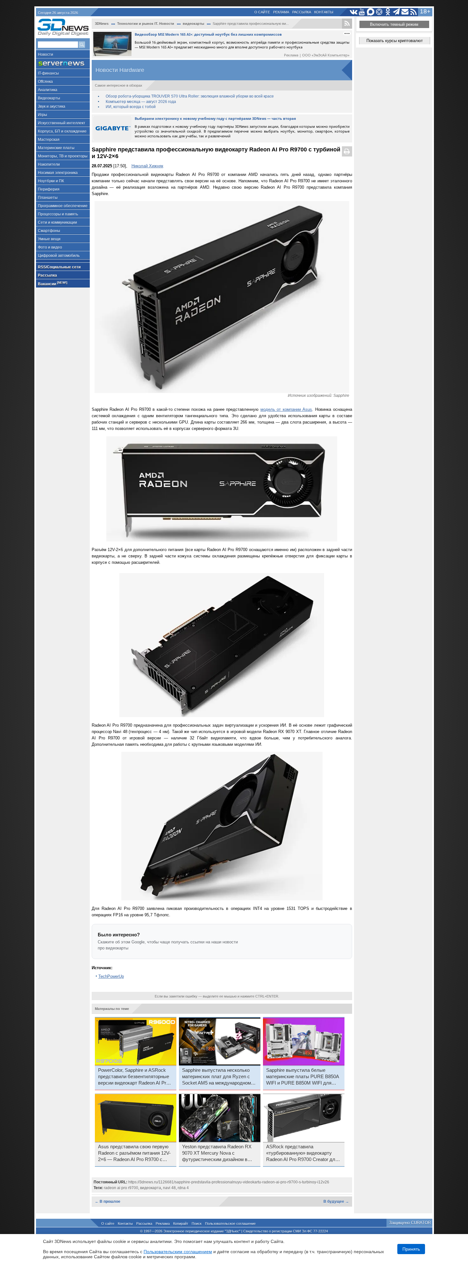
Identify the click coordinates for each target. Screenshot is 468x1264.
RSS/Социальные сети (59, 267)
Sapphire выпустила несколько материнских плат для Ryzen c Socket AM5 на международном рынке (216, 1077)
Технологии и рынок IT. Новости (145, 23)
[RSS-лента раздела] (347, 23)
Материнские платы (56, 148)
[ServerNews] (63, 63)
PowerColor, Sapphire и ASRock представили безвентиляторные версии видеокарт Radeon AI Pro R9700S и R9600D (133, 1077)
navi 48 (169, 1188)
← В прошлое (107, 1201)
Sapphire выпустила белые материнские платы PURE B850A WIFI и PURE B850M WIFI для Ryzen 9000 (302, 1077)
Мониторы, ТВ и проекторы (63, 156)
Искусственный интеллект (61, 123)
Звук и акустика (51, 106)
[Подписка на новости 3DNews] (405, 12)
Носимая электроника (58, 173)
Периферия (49, 189)
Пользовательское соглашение (230, 1223)
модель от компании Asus (286, 409)
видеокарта (150, 1188)
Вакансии (52, 283)
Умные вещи (49, 239)
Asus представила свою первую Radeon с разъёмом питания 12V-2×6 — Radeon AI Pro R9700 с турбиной (134, 1153)
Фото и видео (50, 247)
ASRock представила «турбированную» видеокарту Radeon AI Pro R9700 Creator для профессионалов (302, 1153)
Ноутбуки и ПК (51, 181)
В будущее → (336, 1201)
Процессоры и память (58, 214)
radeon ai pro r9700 (121, 1188)
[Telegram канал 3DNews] (396, 12)
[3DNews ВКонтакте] (353, 12)
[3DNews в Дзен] (379, 12)
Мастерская (49, 139)
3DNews (102, 23)
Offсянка (45, 81)
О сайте (262, 12)
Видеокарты (49, 98)
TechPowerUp (111, 976)
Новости (45, 54)
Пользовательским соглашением (178, 1251)
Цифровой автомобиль (59, 255)
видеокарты (193, 23)
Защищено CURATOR (410, 1222)
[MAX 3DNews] (370, 12)
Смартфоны (49, 231)
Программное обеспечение (63, 206)
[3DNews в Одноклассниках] (388, 12)
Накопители (49, 164)
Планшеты (48, 197)
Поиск (197, 1223)
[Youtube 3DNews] (362, 12)
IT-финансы (48, 73)
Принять (411, 1249)
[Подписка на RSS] (413, 12)
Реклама (281, 12)
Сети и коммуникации (57, 222)
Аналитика (47, 90)
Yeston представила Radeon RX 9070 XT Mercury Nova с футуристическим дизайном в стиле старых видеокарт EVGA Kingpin (217, 1153)
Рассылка (301, 12)
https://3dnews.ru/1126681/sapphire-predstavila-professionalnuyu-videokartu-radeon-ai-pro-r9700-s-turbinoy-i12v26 (228, 1182)
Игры (42, 115)
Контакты (323, 12)
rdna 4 (183, 1188)
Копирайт (180, 1223)
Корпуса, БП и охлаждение (62, 131)
